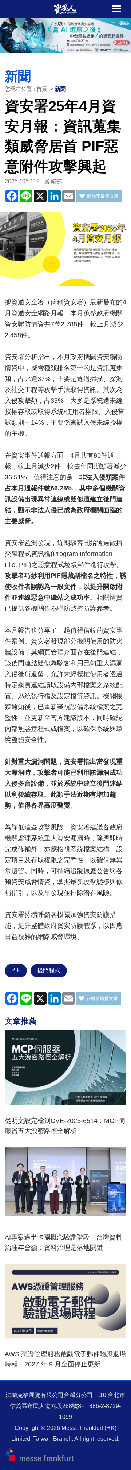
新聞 (60, 89)
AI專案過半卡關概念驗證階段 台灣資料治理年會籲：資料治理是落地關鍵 (63, 1242)
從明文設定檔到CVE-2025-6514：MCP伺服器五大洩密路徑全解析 (65, 1126)
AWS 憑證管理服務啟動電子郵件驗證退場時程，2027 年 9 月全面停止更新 (65, 1359)
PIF (15, 970)
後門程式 (48, 970)
